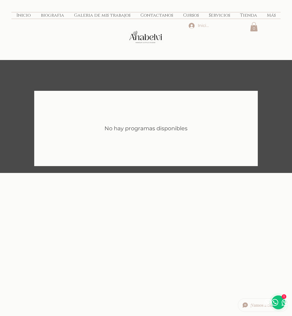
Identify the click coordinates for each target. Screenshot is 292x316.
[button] (254, 26)
